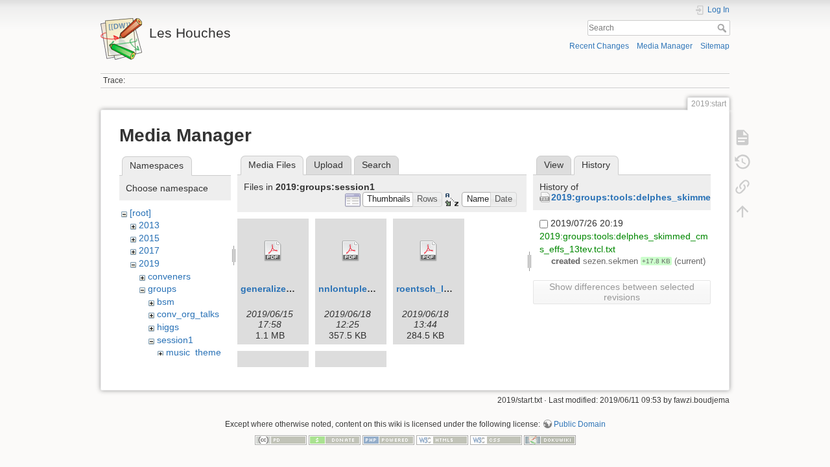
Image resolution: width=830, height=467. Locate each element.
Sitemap (714, 46)
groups (162, 288)
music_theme (193, 352)
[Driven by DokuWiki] (550, 439)
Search (723, 27)
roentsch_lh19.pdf (436, 288)
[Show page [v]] (742, 137)
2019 (149, 263)
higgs (168, 327)
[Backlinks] (742, 186)
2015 (149, 238)
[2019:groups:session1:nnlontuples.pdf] (350, 251)
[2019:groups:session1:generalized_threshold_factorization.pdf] (273, 251)
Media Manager (665, 46)
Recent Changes (599, 46)
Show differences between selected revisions (621, 291)
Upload (328, 165)
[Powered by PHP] (388, 439)
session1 (175, 340)
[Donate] (335, 439)
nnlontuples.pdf (354, 288)
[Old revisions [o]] (742, 162)
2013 (149, 225)
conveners (169, 276)
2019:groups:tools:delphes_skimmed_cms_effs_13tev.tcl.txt (684, 197)
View (553, 165)
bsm (165, 301)
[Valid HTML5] (442, 439)
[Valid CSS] (496, 439)
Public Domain (580, 424)
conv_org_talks (188, 314)
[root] (140, 213)
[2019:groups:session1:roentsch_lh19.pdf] (428, 251)
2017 (149, 250)
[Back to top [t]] (742, 211)
